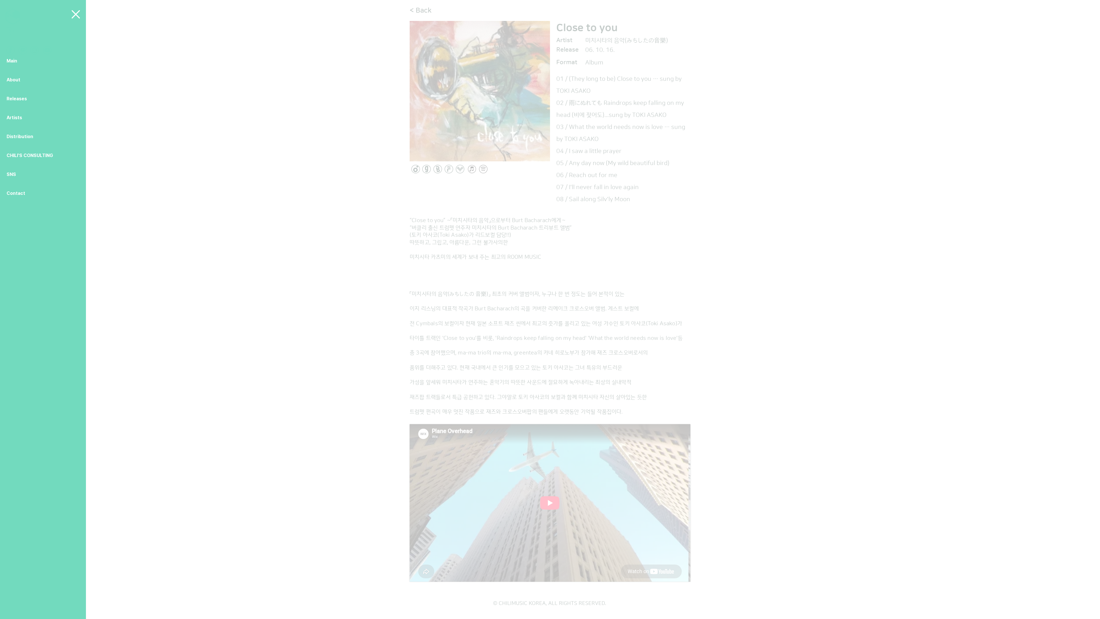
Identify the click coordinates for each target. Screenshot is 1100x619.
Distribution (20, 136)
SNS (11, 174)
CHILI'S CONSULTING (30, 155)
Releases (17, 98)
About (13, 80)
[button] (76, 14)
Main (12, 61)
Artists (14, 117)
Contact (16, 193)
